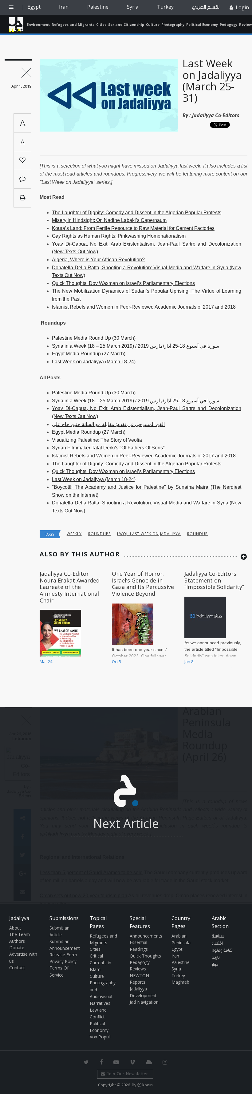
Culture (152, 24)
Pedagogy (228, 24)
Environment (38, 24)
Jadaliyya (16, 24)
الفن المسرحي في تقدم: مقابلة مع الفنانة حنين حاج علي (108, 424)
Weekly (74, 533)
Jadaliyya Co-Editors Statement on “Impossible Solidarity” (214, 580)
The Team (19, 934)
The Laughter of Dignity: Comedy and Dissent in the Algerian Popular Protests (136, 212)
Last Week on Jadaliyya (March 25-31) (212, 80)
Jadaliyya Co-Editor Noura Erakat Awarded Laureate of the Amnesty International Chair (70, 587)
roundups (99, 533)
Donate (16, 947)
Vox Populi (100, 1037)
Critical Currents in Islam (100, 963)
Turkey (165, 6)
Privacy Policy (63, 961)
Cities (101, 24)
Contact (17, 967)
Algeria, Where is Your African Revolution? (98, 259)
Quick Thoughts (145, 956)
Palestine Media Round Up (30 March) (94, 338)
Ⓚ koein (145, 1085)
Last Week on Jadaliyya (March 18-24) (94, 361)
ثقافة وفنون (222, 950)
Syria (132, 6)
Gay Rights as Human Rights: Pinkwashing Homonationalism (119, 236)
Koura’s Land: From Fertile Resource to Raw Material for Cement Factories (133, 228)
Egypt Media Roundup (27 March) (88, 353)
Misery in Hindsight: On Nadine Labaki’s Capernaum (109, 220)
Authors (17, 941)
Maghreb (180, 982)
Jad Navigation (144, 1002)
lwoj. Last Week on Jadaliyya (149, 533)
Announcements (146, 936)
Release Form (63, 955)
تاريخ (216, 957)
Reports (137, 982)
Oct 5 (116, 661)
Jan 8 (188, 661)
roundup (197, 533)
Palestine (97, 6)
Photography (172, 24)
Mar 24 (46, 661)
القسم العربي (206, 7)
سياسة (218, 936)
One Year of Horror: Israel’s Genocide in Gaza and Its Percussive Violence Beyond (143, 583)
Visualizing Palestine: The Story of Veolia (97, 440)
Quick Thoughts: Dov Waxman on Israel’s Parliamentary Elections (123, 283)
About (15, 928)
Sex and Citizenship (126, 24)
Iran (64, 6)
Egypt (34, 6)
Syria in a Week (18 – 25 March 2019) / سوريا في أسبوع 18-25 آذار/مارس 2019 (135, 346)
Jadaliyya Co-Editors (215, 115)
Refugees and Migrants (73, 24)
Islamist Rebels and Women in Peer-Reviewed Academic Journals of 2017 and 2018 (144, 307)
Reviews (138, 969)
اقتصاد (217, 943)
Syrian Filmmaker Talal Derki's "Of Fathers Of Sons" (108, 447)
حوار (215, 964)
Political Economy (202, 24)
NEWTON (139, 975)
